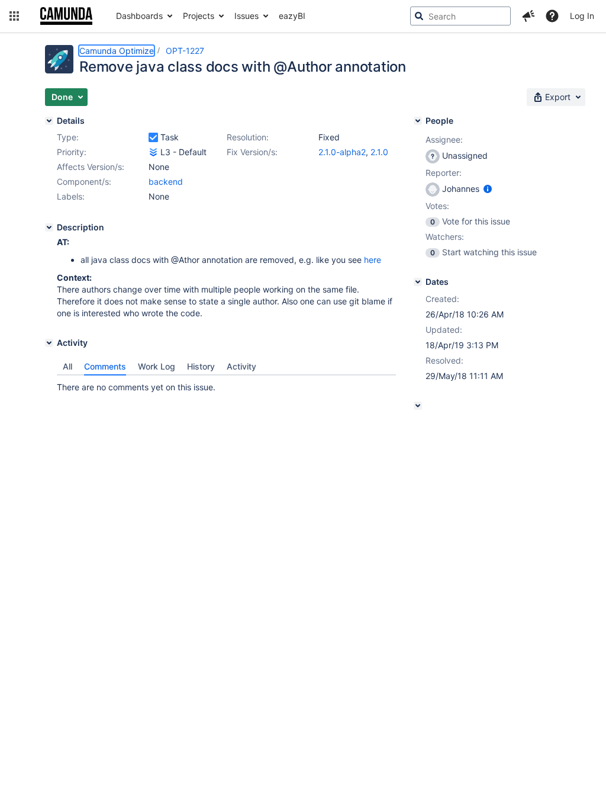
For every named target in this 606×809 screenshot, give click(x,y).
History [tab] (201, 366)
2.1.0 (379, 152)
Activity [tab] (241, 366)
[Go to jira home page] (66, 16)
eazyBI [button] (292, 16)
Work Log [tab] (156, 366)
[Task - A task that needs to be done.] (153, 137)
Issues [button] (246, 16)
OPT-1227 (185, 51)
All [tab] (67, 366)
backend (166, 181)
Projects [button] (198, 16)
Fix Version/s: (252, 152)
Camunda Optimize (116, 51)
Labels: (71, 196)
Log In (582, 16)
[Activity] (49, 343)
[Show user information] (487, 189)
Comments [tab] (105, 366)
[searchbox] (460, 16)
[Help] (552, 16)
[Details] (49, 121)
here (372, 260)
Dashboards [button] (139, 16)
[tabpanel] (226, 384)
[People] (418, 121)
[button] (14, 16)
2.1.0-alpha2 (342, 152)
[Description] (49, 227)
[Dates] (418, 282)
